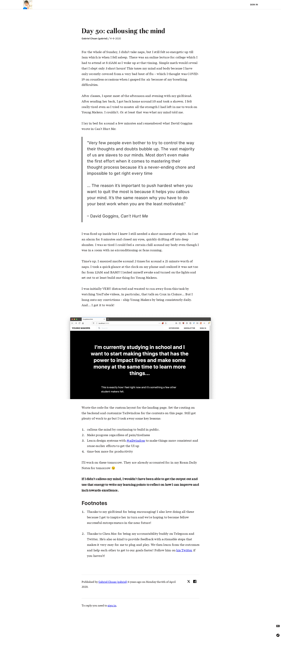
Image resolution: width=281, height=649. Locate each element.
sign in (112, 605)
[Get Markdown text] (278, 626)
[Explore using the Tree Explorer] (278, 635)
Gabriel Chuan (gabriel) (95, 38)
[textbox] (140, 31)
